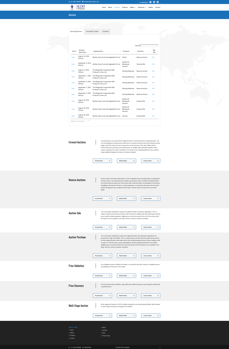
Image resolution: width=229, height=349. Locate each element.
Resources (141, 7)
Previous (86, 120)
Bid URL (154, 51)
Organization (98, 51)
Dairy (103, 333)
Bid (153, 57)
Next (89, 120)
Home (104, 7)
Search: (137, 46)
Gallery (150, 7)
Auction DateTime (82, 51)
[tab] (76, 32)
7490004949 (144, 2)
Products (125, 7)
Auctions (117, 7)
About (110, 7)
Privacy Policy (106, 335)
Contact (157, 7)
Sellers (132, 7)
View (74, 51)
